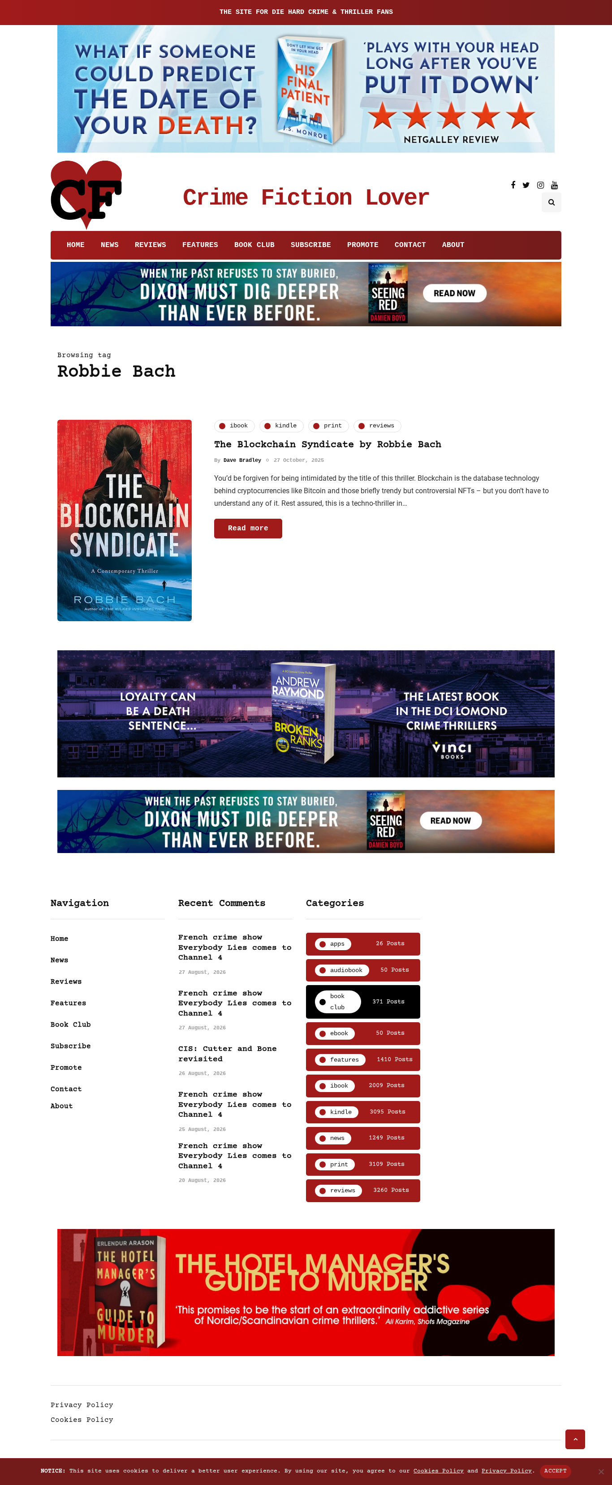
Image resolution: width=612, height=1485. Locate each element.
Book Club (254, 245)
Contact (410, 245)
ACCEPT (555, 1471)
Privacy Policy (82, 1405)
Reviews (150, 245)
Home (76, 245)
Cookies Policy (82, 1420)
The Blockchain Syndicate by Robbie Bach (327, 445)
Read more (248, 529)
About (453, 245)
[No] (600, 1471)
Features (200, 245)
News (110, 245)
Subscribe (311, 245)
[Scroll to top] (575, 1439)
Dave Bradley (242, 460)
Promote (363, 245)
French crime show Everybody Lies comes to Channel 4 (235, 947)
